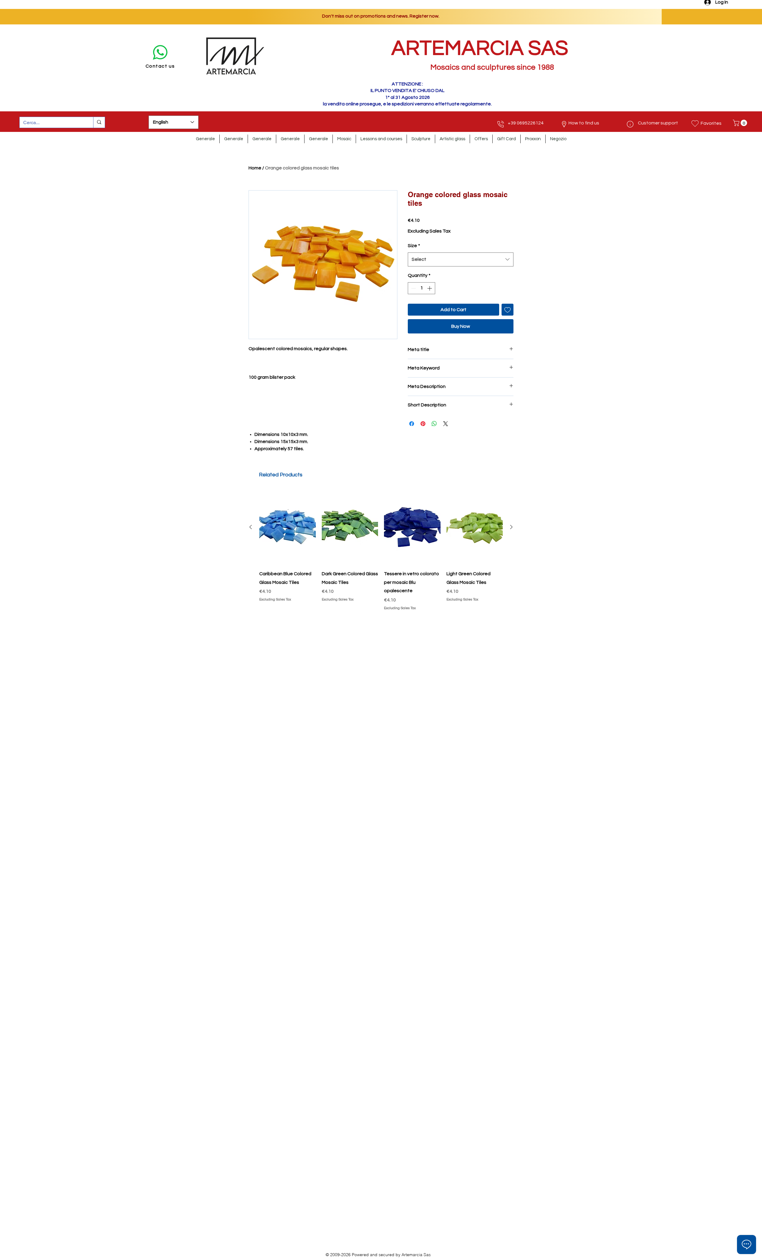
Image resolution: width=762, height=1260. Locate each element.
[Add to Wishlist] (507, 310)
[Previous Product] (250, 527)
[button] (741, 123)
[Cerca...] (99, 122)
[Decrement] (413, 288)
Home (255, 168)
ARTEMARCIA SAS (479, 48)
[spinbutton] (421, 288)
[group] (381, 550)
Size (414, 245)
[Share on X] (445, 423)
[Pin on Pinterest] (423, 423)
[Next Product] (511, 527)
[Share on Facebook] (411, 423)
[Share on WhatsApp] (434, 423)
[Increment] (430, 288)
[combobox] (460, 259)
